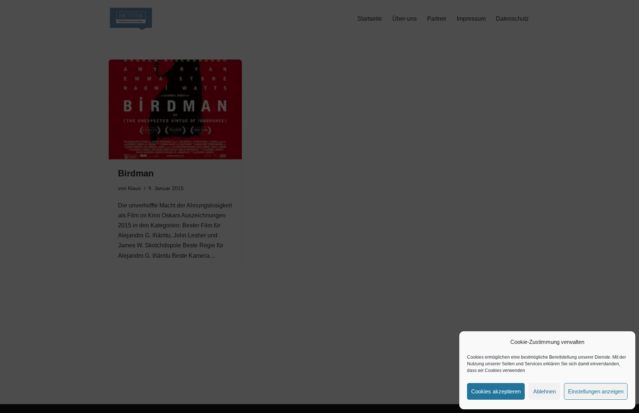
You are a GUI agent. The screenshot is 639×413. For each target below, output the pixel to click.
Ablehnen (544, 391)
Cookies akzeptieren (496, 391)
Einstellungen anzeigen (595, 391)
